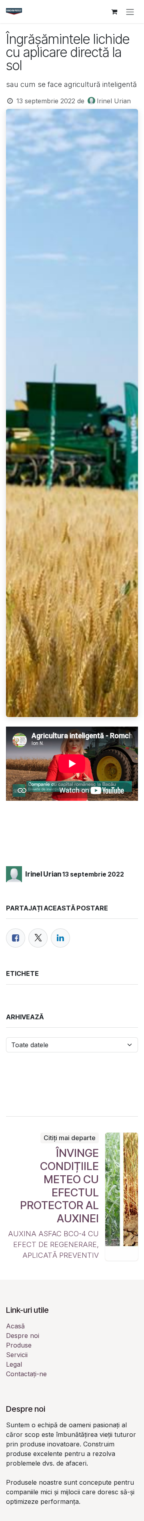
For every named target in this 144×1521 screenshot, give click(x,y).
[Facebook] (15, 938)
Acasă (15, 1326)
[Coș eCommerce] (114, 12)
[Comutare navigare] (130, 11)
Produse (19, 1345)
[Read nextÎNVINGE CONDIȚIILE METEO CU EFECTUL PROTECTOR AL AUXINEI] (121, 1197)
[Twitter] (38, 938)
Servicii (17, 1355)
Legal (14, 1364)
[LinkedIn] (60, 938)
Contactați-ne (26, 1374)
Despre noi (22, 1336)
